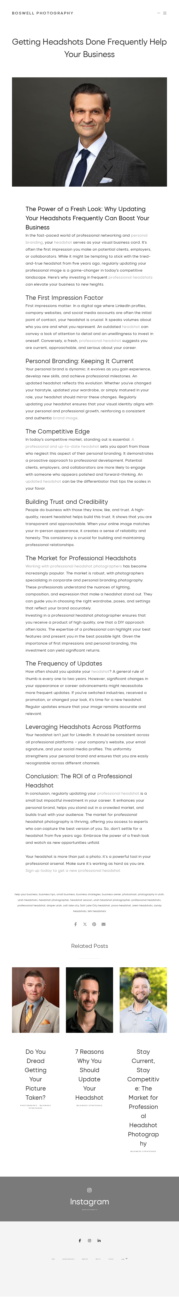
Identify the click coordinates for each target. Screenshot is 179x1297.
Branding (85, 1259)
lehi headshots (97, 911)
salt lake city (71, 905)
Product (98, 1259)
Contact (111, 1259)
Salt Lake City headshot (95, 905)
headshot (63, 242)
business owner (111, 894)
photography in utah (151, 894)
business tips (47, 894)
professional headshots (130, 277)
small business (66, 894)
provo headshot (121, 905)
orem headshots (142, 905)
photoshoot (129, 894)
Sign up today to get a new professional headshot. (73, 870)
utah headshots (28, 900)
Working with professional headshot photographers (74, 566)
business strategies (88, 894)
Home (53, 1259)
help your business (26, 894)
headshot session (81, 900)
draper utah (54, 905)
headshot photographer (54, 900)
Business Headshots (68, 1259)
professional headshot (100, 340)
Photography (28, 1105)
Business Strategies (89, 1105)
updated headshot (43, 481)
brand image (65, 417)
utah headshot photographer (111, 900)
